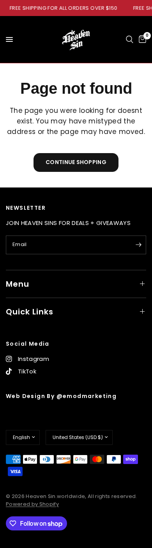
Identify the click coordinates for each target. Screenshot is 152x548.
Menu (17, 283)
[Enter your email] (138, 245)
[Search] (129, 39)
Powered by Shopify (32, 504)
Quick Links (29, 311)
